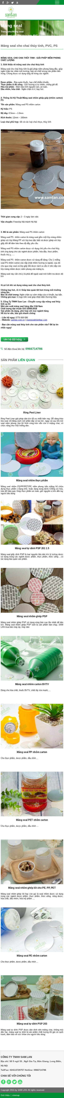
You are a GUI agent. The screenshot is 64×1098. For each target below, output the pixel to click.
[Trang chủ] (11, 12)
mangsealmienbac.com (36, 320)
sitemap (15, 1095)
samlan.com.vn (18, 320)
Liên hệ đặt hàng (15, 340)
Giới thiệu (5, 1095)
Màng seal (17, 31)
